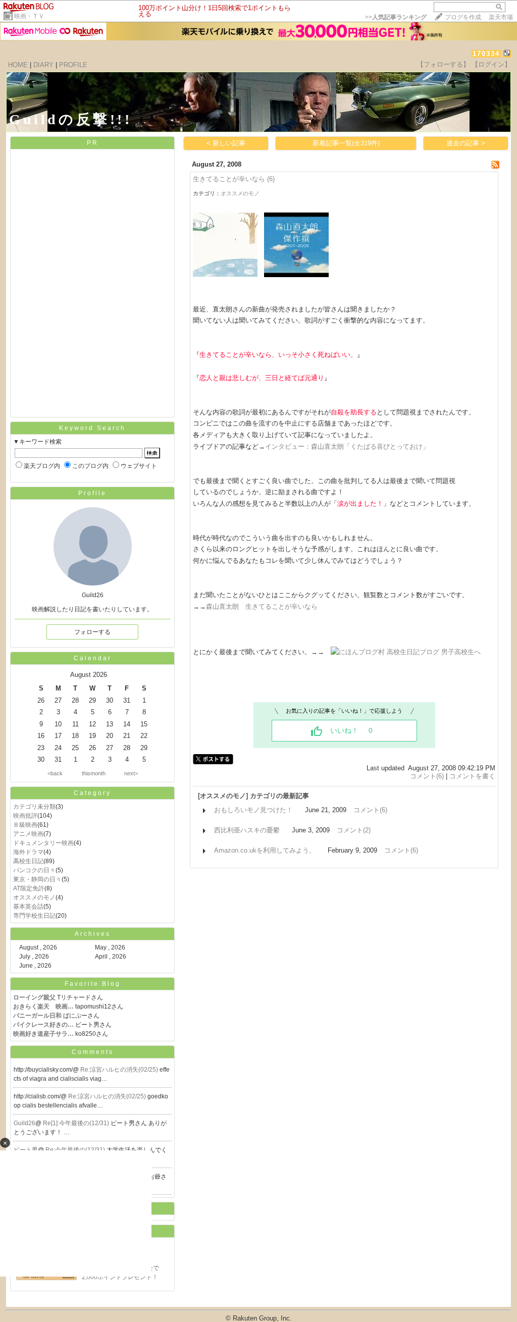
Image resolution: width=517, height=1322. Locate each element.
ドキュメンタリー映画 (43, 843)
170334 (486, 54)
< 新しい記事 (225, 143)
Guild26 (24, 1123)
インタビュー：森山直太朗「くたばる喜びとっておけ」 (347, 446)
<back (55, 773)
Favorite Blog (93, 983)
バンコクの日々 (34, 870)
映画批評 (25, 815)
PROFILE (73, 65)
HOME (18, 65)
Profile (92, 493)
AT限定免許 (28, 888)
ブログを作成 (463, 17)
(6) (271, 179)
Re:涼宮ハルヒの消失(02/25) (120, 1069)
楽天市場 (501, 17)
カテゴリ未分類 (34, 806)
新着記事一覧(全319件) (346, 143)
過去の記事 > (465, 143)
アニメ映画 (28, 833)
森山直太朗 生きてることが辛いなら (262, 606)
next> (131, 773)
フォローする (92, 632)
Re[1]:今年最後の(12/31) (77, 1123)
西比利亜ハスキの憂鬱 (247, 830)
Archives (93, 933)
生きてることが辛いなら (229, 179)
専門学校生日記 (34, 915)
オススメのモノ (34, 897)
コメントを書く (472, 776)
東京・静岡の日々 (37, 879)
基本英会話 (28, 906)
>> (396, 17)
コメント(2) (354, 830)
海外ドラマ (28, 852)
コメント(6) (427, 776)
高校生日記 (28, 861)
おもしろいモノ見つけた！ (253, 810)
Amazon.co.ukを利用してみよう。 (265, 850)
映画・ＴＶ (29, 16)
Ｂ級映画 (25, 824)
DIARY (43, 65)
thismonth (94, 773)
